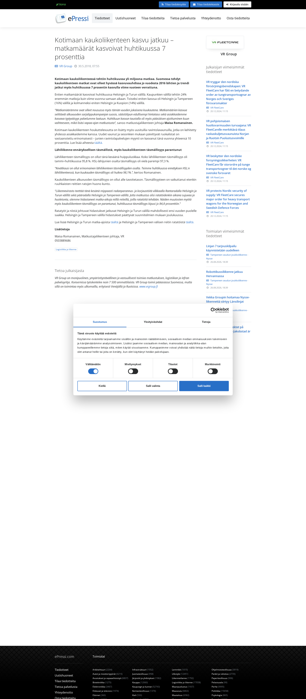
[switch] (133, 371)
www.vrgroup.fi (148, 286)
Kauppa (140, 682)
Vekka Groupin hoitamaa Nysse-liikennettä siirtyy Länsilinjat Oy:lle (228, 301)
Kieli (137, 695)
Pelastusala (219, 682)
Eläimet (99, 695)
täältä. (98, 143)
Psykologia (220, 695)
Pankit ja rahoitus (224, 673)
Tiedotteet (102, 18)
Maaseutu (180, 690)
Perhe (218, 686)
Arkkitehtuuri (102, 669)
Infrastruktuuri (142, 669)
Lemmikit (180, 669)
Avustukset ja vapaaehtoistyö (110, 678)
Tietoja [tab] (206, 321)
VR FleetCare (217, 107)
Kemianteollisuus (144, 690)
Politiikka (220, 690)
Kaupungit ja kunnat (146, 686)
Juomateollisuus (143, 673)
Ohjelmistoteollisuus (225, 669)
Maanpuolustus (183, 686)
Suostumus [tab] (100, 321)
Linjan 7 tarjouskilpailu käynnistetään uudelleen (222, 248)
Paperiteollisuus (222, 678)
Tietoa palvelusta (183, 18)
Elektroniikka (102, 686)
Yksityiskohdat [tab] (153, 321)
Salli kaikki (204, 386)
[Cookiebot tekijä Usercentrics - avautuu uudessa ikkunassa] (213, 310)
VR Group (65, 66)
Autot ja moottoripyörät (108, 673)
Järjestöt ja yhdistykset (146, 678)
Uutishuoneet (125, 18)
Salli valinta (153, 386)
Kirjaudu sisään (238, 4)
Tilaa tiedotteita (153, 18)
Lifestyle (180, 673)
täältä (114, 222)
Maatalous (180, 695)
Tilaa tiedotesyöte (175, 4)
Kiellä (102, 386)
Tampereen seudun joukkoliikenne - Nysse (227, 256)
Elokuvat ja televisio (106, 690)
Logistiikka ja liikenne (66, 249)
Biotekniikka (102, 682)
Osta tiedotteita (238, 18)
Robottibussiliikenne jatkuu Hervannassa (224, 274)
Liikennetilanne (183, 678)
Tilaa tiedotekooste (208, 4)
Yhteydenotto (211, 18)
